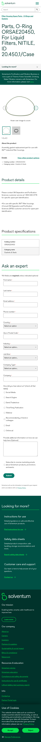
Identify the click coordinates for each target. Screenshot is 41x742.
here (32, 82)
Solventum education (10, 672)
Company (7, 375)
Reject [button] (30, 730)
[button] (11, 737)
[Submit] (37, 10)
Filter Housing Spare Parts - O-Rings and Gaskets (17, 17)
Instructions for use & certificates (14, 681)
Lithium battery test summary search (16, 685)
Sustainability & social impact (13, 648)
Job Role (7, 354)
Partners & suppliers (9, 644)
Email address (9, 301)
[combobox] (20, 10)
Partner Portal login (9, 700)
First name (7, 280)
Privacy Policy (28, 724)
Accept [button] (10, 730)
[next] (36, 108)
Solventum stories (8, 668)
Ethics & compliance (9, 653)
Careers (5, 636)
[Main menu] (37, 3)
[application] (20, 106)
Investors (5, 640)
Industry (6, 344)
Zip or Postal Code (11, 333)
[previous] (5, 108)
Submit (9, 476)
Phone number (9, 312)
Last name (7, 291)
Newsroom (6, 657)
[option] (20, 108)
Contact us (6, 696)
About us (5, 631)
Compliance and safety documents (15, 676)
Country (7, 322)
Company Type (9, 365)
